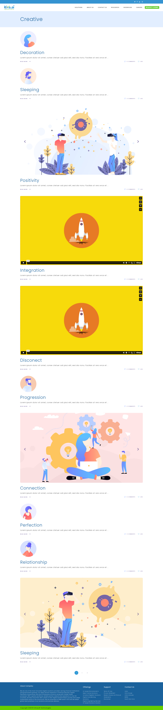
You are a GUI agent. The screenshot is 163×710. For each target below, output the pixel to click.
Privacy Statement (109, 693)
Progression (33, 397)
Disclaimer (107, 699)
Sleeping (29, 90)
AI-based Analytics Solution (91, 703)
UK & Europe (128, 693)
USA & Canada (129, 695)
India (126, 691)
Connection (33, 488)
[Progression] (28, 384)
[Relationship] (28, 549)
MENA (126, 697)
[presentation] (25, 141)
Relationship (33, 562)
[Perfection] (28, 512)
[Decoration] (28, 39)
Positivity (29, 180)
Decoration (32, 53)
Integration (32, 270)
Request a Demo (152, 7)
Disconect (31, 360)
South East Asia (130, 699)
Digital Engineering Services (92, 701)
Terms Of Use (108, 691)
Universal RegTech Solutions (92, 695)
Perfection (31, 525)
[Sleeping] (28, 76)
